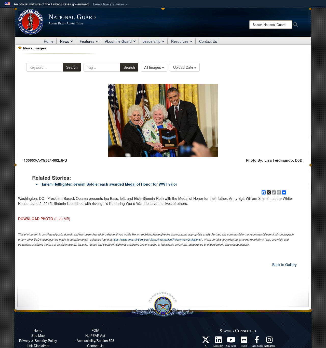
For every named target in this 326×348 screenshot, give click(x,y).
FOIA (95, 330)
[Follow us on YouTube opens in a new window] (231, 341)
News (64, 41)
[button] (111, 4)
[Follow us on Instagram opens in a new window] (269, 341)
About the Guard (118, 41)
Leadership (151, 41)
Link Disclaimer (38, 346)
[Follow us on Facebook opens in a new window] (256, 341)
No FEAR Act (95, 336)
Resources (179, 41)
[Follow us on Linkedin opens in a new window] (218, 341)
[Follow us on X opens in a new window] (205, 341)
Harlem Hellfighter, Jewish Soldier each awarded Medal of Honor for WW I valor (108, 184)
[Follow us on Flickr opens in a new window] (244, 341)
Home (48, 41)
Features (87, 41)
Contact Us (208, 41)
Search (72, 67)
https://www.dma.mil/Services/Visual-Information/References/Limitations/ (157, 239)
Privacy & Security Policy (38, 341)
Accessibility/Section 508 (95, 341)
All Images (153, 67)
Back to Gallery (284, 264)
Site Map (38, 336)
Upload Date (183, 67)
